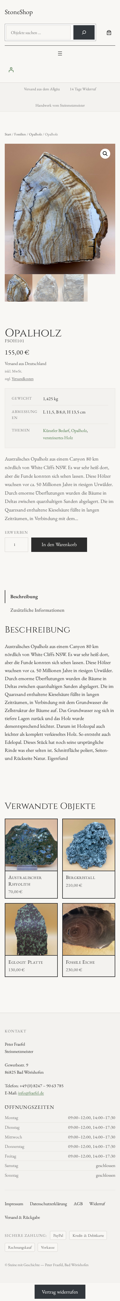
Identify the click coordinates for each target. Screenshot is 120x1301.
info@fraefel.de (31, 1093)
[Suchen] (84, 32)
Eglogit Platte (25, 962)
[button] (105, 154)
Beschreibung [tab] (24, 596)
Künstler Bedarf (56, 430)
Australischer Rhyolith (25, 880)
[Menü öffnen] (60, 53)
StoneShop (19, 11)
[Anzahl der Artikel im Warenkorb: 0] (109, 32)
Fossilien (20, 134)
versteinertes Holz (58, 438)
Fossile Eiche (80, 962)
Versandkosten (22, 378)
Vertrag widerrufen (60, 1292)
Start (8, 134)
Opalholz (35, 134)
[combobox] (38, 32)
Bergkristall (80, 877)
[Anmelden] (60, 69)
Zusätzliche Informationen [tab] (37, 610)
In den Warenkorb (59, 544)
